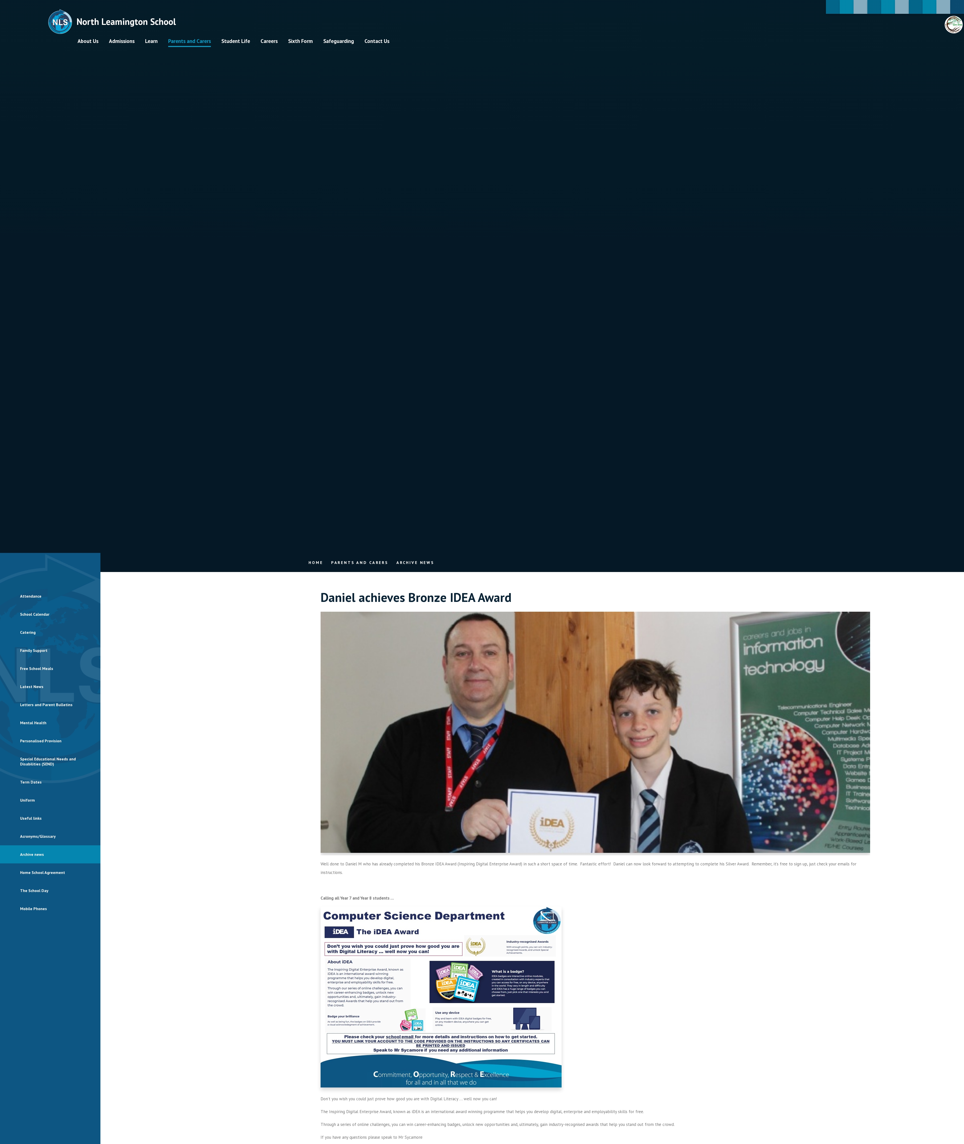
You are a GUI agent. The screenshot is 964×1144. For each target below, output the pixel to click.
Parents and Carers (359, 562)
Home (316, 562)
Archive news (415, 562)
